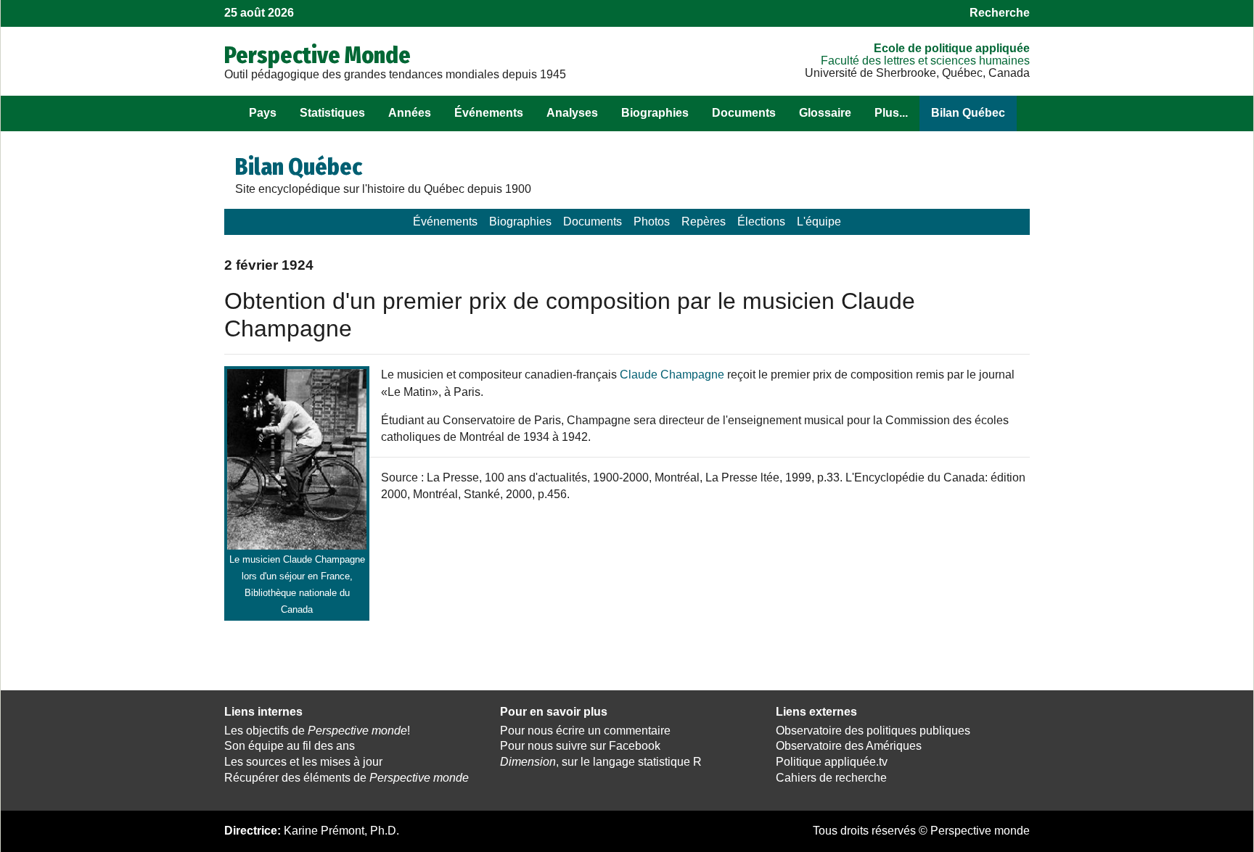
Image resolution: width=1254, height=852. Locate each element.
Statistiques (332, 113)
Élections (761, 221)
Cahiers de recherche (831, 778)
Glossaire (825, 113)
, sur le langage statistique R (601, 762)
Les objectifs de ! (317, 730)
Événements (488, 113)
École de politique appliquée (952, 48)
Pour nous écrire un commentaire (585, 730)
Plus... (891, 113)
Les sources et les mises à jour (303, 762)
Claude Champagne (672, 374)
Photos (652, 221)
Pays (262, 113)
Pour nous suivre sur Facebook (580, 746)
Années (409, 113)
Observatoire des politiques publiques (873, 730)
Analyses (572, 113)
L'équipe (819, 221)
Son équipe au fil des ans (289, 746)
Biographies (655, 113)
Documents (744, 113)
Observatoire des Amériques (849, 746)
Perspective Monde (317, 55)
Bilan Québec (968, 113)
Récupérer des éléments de (346, 778)
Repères (703, 221)
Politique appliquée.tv (832, 762)
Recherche (1000, 13)
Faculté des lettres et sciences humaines (925, 60)
